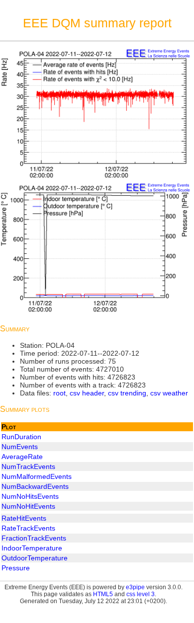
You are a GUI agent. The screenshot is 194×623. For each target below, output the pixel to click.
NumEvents (19, 447)
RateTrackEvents (28, 528)
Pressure (15, 568)
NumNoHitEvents (28, 506)
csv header (87, 393)
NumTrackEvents (28, 466)
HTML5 (103, 594)
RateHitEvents (23, 518)
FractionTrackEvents (33, 538)
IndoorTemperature (31, 548)
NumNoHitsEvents (30, 496)
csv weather (169, 393)
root (59, 393)
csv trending (127, 393)
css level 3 (140, 594)
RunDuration (21, 437)
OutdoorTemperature (34, 558)
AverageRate (22, 457)
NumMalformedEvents (36, 476)
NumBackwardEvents (35, 486)
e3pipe (135, 587)
